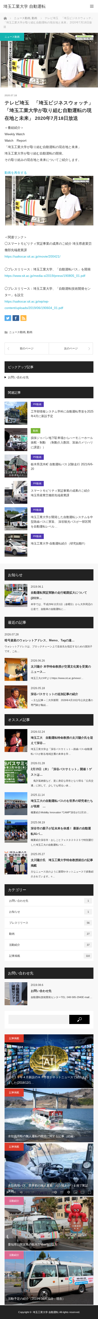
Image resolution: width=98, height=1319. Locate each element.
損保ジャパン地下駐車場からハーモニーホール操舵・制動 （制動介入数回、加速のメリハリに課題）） (62, 442)
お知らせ (49, 911)
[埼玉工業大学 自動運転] (42, 6)
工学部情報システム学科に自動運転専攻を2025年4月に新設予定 (62, 414)
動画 (29, 332)
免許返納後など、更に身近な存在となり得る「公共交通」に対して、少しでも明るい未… (62, 783)
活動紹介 (49, 944)
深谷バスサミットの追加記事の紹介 (54, 694)
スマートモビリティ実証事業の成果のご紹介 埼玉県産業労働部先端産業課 (60, 493)
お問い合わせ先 (18, 377)
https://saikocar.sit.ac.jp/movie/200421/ (32, 256)
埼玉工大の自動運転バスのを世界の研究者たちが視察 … (62, 803)
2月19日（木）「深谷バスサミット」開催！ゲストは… (61, 771)
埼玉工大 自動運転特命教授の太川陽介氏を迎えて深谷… (62, 740)
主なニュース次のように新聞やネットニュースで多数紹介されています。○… (62, 874)
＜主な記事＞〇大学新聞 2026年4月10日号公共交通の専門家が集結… (62, 702)
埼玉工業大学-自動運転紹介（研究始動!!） (59, 543)
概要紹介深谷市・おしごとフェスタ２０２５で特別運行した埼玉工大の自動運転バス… (62, 842)
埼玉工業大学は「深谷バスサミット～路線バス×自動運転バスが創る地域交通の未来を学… (61, 751)
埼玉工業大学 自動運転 (46, 1312)
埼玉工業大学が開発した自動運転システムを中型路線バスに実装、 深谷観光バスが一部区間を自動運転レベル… (62, 521)
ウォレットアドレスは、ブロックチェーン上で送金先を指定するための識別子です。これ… (48, 649)
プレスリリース (49, 922)
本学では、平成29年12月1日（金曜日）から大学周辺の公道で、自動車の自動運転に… (62, 606)
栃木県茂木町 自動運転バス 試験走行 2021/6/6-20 (62, 467)
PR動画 (37, 404)
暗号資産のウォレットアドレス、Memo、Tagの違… (40, 640)
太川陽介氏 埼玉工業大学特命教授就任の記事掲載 (62, 862)
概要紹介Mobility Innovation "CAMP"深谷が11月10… (60, 812)
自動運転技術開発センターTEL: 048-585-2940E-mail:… (61, 997)
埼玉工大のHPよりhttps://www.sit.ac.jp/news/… (57, 678)
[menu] (91, 6)
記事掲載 (49, 955)
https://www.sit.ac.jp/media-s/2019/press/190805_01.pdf (45, 276)
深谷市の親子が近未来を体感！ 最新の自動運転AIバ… (61, 831)
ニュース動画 (12, 36)
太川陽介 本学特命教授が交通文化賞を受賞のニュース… (61, 669)
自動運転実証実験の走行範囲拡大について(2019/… (59, 595)
